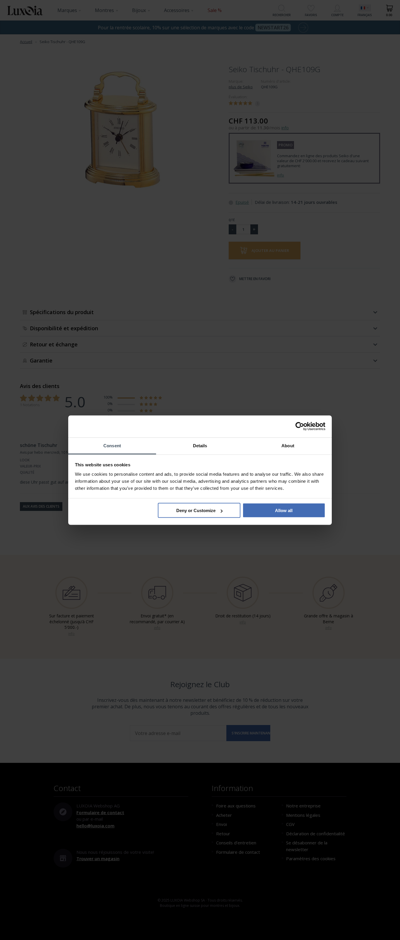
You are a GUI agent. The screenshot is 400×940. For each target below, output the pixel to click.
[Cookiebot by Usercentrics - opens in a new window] (299, 426)
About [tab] (287, 445)
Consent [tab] (112, 445)
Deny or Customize (196, 510)
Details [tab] (200, 445)
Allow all (284, 510)
